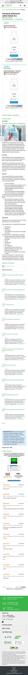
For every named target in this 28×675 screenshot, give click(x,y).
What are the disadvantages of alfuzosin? (11, 319)
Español (14, 667)
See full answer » (22, 284)
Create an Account (15, 1)
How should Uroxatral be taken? (9, 365)
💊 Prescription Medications (12, 9)
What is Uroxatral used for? (8, 304)
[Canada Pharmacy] (7, 5)
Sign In (7, 1)
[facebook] (3, 621)
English (14, 669)
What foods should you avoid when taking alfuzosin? (13, 289)
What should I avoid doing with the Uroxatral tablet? (13, 379)
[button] (14, 60)
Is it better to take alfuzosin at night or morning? (12, 274)
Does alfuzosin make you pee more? (10, 334)
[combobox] (14, 52)
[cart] (21, 1)
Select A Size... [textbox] (13, 52)
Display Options (9, 588)
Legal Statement (14, 670)
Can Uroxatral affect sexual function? (10, 394)
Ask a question (19, 19)
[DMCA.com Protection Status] (14, 647)
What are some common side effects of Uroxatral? (13, 409)
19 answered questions (7, 19)
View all (3, 423)
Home (3, 9)
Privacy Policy (14, 672)
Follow (3, 276)
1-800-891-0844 (9, 615)
